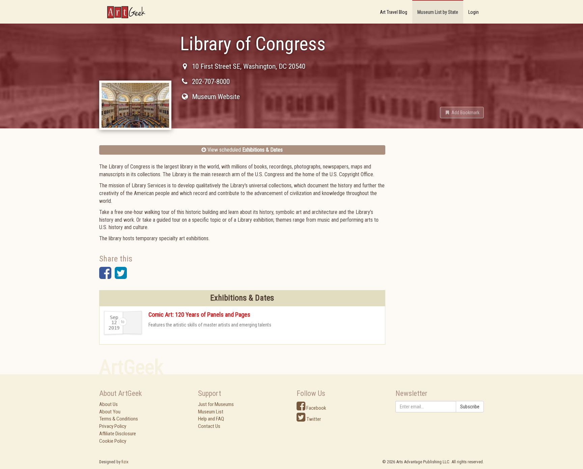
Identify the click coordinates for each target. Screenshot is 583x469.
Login (473, 12)
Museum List (210, 412)
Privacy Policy (112, 426)
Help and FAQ (211, 419)
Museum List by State (437, 12)
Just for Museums (216, 404)
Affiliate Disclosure (117, 434)
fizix (125, 461)
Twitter (313, 419)
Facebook (315, 408)
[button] (462, 112)
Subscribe (469, 406)
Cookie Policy (112, 441)
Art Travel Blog (393, 12)
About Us (108, 404)
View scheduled (244, 150)
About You (109, 412)
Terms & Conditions (118, 419)
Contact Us (209, 426)
